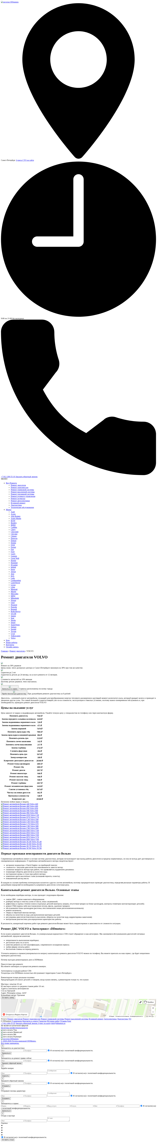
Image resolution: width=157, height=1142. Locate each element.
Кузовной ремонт (18, 503)
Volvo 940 (33, 811)
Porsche (14, 607)
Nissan (13, 600)
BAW (13, 521)
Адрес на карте (44, 1023)
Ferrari (13, 547)
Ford (12, 552)
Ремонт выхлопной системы (23, 492)
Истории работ (53, 1021)
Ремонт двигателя (18, 485)
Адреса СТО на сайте (25, 160)
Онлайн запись (12, 647)
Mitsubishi (15, 598)
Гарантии (43, 1021)
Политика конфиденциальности (14, 1028)
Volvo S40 (34, 819)
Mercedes (14, 594)
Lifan (13, 587)
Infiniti (13, 567)
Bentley (14, 523)
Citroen (14, 536)
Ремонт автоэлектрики (20, 501)
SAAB (13, 614)
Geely (13, 554)
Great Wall (15, 558)
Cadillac (14, 527)
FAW (13, 545)
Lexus (13, 585)
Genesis (14, 556)
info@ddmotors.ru (58, 1023)
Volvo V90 (34, 839)
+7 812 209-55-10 (8, 477)
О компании (17, 1021)
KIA (12, 576)
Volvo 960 (33, 813)
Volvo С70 (34, 817)
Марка (8, 510)
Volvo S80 (34, 826)
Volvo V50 (34, 833)
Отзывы (63, 1021)
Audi (13, 512)
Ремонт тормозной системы (22, 490)
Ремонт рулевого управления (23, 496)
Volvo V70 (34, 837)
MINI (13, 596)
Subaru (13, 627)
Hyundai (14, 565)
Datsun (13, 541)
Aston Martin (16, 518)
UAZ (13, 634)
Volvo (13, 638)
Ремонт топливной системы (22, 494)
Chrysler (14, 534)
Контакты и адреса (30, 1021)
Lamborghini (16, 580)
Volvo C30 (34, 815)
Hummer (14, 563)
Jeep (12, 574)
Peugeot (14, 605)
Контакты (10, 645)
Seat (12, 618)
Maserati (14, 589)
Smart (13, 622)
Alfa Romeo (15, 516)
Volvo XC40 (36, 842)
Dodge (13, 543)
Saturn (13, 616)
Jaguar (13, 572)
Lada (13, 578)
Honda (13, 560)
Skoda (13, 620)
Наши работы (11, 642)
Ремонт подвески (18, 498)
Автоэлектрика (110, 1019)
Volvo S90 (34, 828)
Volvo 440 (33, 804)
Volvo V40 (34, 831)
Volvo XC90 (36, 848)
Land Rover (15, 583)
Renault (14, 609)
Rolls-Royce (15, 611)
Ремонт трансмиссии (19, 487)
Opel (13, 603)
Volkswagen (15, 636)
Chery (13, 529)
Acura (13, 514)
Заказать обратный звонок (27, 477)
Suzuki (13, 629)
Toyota (13, 631)
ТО (130, 1019)
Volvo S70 (34, 824)
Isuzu (13, 569)
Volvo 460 (33, 806)
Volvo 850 (33, 808)
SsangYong (15, 625)
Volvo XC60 (36, 844)
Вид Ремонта (11, 483)
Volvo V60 (34, 835)
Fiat (12, 549)
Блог (8, 640)
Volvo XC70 (36, 846)
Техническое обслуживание (22, 507)
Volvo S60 (34, 822)
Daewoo (14, 538)
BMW (13, 525)
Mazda (13, 591)
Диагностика (16, 505)
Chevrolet (14, 532)
